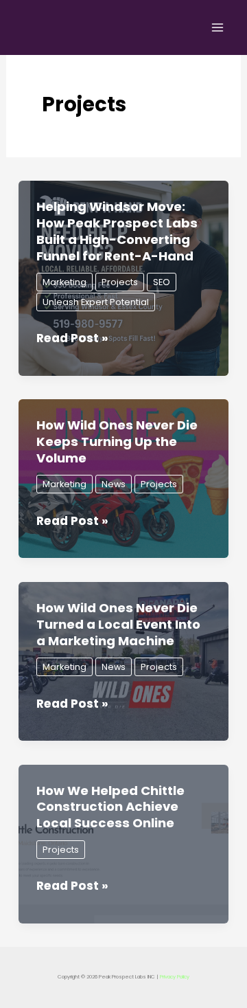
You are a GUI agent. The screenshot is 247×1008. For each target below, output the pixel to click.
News (114, 484)
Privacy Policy (174, 977)
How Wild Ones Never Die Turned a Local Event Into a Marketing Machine (118, 624)
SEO (161, 282)
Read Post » (72, 338)
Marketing (64, 282)
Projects (120, 282)
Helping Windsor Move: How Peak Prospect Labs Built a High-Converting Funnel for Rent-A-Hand (117, 231)
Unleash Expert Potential (96, 302)
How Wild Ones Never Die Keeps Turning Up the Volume (117, 441)
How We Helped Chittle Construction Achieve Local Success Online (110, 806)
